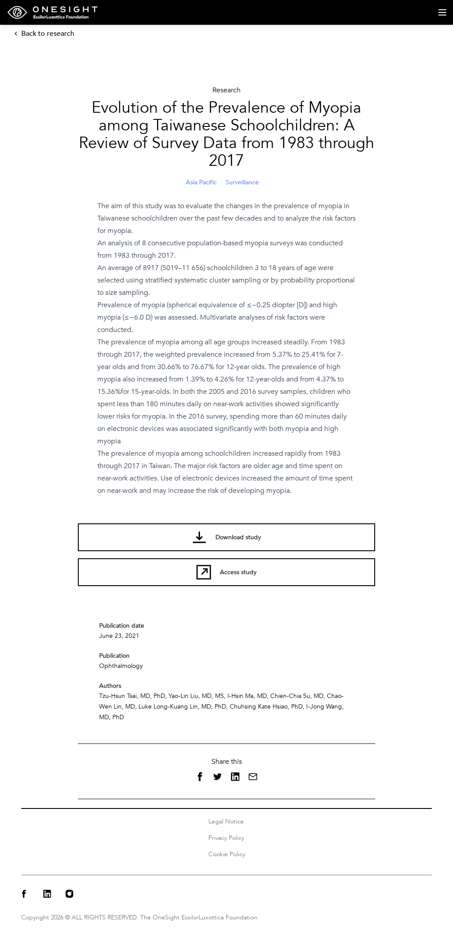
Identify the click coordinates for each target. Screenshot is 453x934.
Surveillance (242, 182)
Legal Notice (226, 821)
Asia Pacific (201, 182)
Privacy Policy (226, 838)
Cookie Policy (226, 854)
